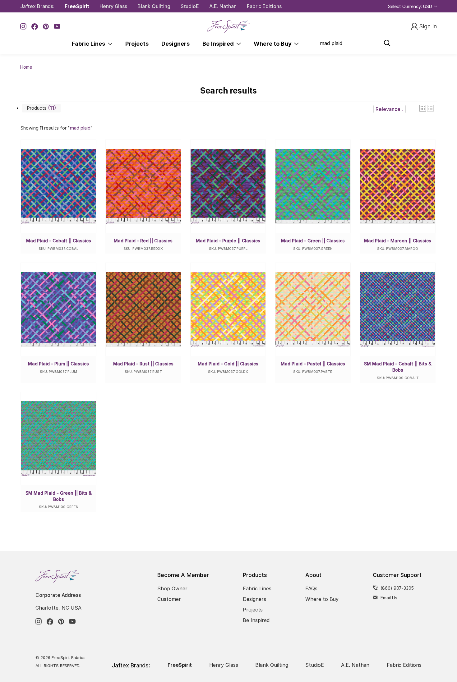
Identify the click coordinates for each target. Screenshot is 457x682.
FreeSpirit (77, 6)
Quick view (63, 193)
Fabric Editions (264, 6)
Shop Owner (172, 588)
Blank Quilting (153, 6)
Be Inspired (219, 43)
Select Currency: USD (410, 6)
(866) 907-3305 (397, 588)
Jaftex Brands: (37, 6)
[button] (422, 108)
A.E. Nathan (222, 6)
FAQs (311, 588)
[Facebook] (34, 26)
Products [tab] (40, 108)
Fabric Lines (90, 43)
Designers (175, 43)
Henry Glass (113, 6)
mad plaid (80, 128)
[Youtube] (57, 26)
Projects (137, 43)
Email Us (389, 597)
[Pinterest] (46, 26)
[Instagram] (23, 26)
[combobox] (355, 43)
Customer (169, 599)
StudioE (190, 6)
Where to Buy (274, 43)
